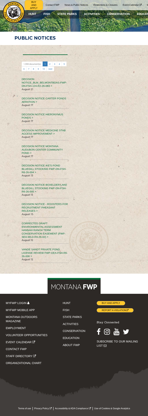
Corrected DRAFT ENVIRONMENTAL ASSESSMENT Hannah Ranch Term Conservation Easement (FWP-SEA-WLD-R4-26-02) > (43, 230)
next (50, 68)
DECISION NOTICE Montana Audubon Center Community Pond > (42, 149)
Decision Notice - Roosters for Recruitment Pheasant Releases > (45, 207)
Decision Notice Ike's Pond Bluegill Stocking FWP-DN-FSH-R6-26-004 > (44, 169)
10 (43, 68)
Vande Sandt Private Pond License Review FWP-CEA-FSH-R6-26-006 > (45, 253)
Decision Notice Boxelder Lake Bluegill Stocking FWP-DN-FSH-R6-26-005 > (44, 188)
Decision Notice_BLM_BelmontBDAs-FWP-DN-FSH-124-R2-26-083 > (44, 82)
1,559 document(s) (32, 63)
